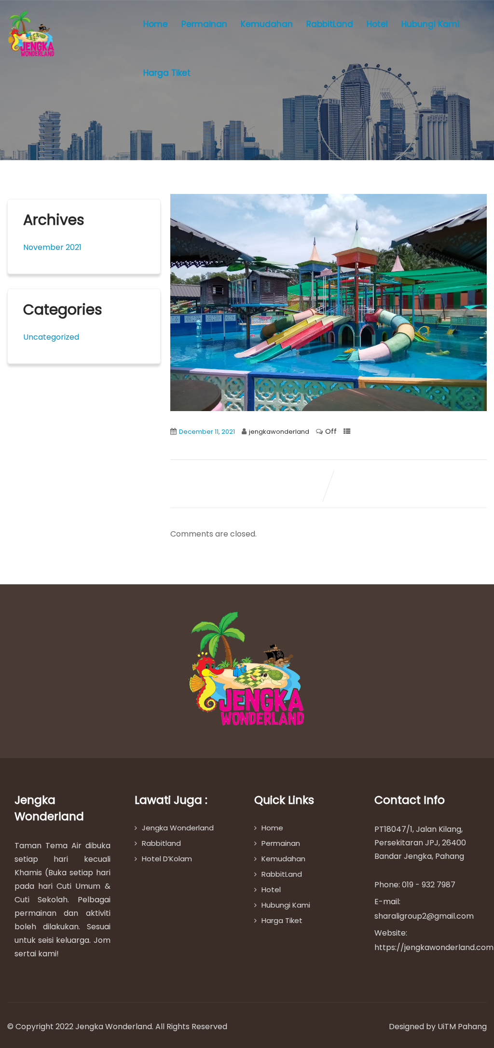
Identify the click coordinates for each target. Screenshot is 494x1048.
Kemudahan (267, 24)
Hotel (377, 24)
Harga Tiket (167, 73)
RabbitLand (329, 24)
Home (155, 24)
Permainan (204, 24)
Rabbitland (161, 843)
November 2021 (52, 247)
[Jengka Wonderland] (31, 34)
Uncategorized (51, 337)
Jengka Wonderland (178, 828)
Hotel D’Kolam (167, 859)
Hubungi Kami (430, 24)
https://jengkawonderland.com (434, 947)
